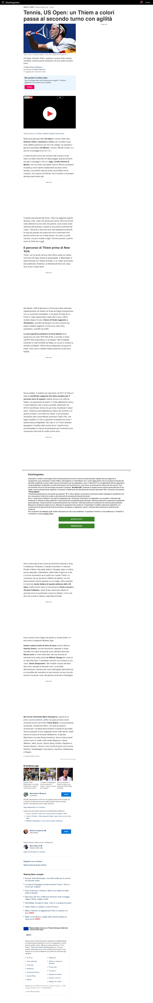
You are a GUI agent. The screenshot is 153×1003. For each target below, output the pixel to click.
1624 (94, 481)
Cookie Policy (48, 513)
